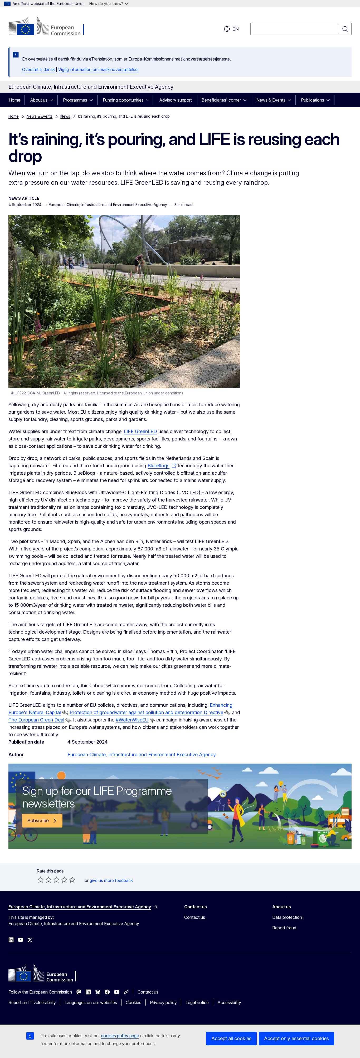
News (65, 116)
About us (38, 100)
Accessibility (229, 1002)
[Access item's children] (52, 100)
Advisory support (175, 100)
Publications (312, 100)
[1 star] (41, 879)
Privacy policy (163, 1002)
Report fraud (284, 927)
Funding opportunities (123, 100)
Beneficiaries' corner (221, 100)
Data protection (287, 917)
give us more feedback (111, 880)
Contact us (194, 917)
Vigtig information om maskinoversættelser (98, 69)
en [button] (235, 29)
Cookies (133, 1002)
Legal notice (197, 1002)
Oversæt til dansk (38, 69)
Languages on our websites (91, 1002)
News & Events (270, 100)
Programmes (75, 100)
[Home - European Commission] (51, 26)
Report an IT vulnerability (32, 1002)
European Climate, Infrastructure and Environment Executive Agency (141, 754)
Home (14, 100)
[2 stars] (44, 879)
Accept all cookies (231, 1038)
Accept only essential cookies (296, 1038)
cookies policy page (120, 1035)
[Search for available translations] (64, 712)
